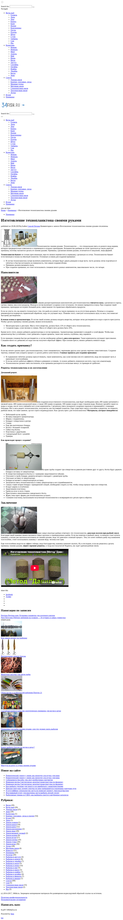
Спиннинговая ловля (19, 88)
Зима (13, 75)
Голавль (14, 15)
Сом (12, 41)
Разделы (9, 855)
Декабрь (14, 71)
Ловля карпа (11, 827)
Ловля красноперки (14, 829)
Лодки (13, 93)
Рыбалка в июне (12, 866)
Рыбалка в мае (12, 868)
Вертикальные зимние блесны (13, 656)
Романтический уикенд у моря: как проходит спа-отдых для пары (33, 776)
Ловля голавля (12, 822)
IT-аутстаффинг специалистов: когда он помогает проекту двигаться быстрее (37, 791)
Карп (13, 24)
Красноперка (16, 28)
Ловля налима (11, 835)
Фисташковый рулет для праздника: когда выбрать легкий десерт (32, 793)
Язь (12, 43)
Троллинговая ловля (19, 91)
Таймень (14, 39)
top (2, 918)
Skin (12, 914)
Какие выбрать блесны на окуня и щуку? (18, 747)
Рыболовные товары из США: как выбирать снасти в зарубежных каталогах (37, 795)
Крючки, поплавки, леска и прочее (20, 816)
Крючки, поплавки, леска (21, 82)
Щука (13, 34)
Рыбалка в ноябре (13, 872)
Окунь (13, 30)
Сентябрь (14, 65)
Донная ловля (16, 80)
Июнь (13, 58)
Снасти (9, 78)
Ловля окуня (11, 837)
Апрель (14, 54)
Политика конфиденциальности (14, 897)
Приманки (10, 97)
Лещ (12, 19)
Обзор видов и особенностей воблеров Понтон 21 (21, 693)
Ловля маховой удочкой (15, 833)
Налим (13, 26)
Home (3, 210)
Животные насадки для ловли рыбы (16, 674)
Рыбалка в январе (13, 878)
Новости (9, 850)
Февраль (14, 50)
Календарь (10, 45)
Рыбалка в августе (13, 857)
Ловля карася (11, 825)
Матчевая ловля (17, 86)
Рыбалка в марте (12, 870)
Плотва (14, 32)
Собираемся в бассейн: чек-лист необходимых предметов (29, 780)
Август (13, 62)
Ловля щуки (11, 844)
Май (12, 56)
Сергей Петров (34, 226)
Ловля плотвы (11, 840)
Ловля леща (10, 831)
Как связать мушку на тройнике (14, 638)
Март (13, 52)
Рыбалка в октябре (13, 874)
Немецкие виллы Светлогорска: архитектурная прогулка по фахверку (34, 782)
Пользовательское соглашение (13, 900)
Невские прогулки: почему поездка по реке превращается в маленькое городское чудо (41, 788)
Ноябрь (14, 69)
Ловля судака (11, 842)
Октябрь (14, 67)
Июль (13, 60)
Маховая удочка (17, 84)
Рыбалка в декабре (13, 861)
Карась (13, 21)
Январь (14, 47)
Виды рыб (10, 13)
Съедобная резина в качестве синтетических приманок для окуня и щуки (31, 711)
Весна (13, 73)
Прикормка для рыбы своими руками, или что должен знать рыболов (29, 729)
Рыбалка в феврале (13, 876)
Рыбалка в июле (12, 863)
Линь (13, 17)
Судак (13, 37)
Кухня (8, 95)
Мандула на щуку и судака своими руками (18, 765)
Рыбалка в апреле (13, 859)
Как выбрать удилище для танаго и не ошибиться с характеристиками (34, 786)
